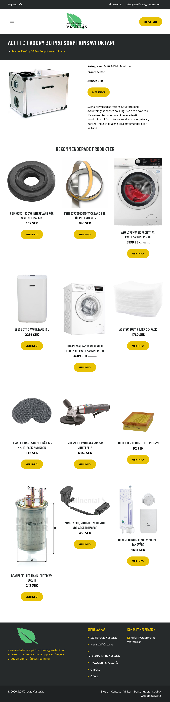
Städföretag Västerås (103, 637)
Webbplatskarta (151, 696)
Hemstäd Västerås (101, 644)
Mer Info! (98, 92)
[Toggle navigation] (12, 21)
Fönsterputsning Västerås (103, 655)
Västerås (117, 4)
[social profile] (20, 4)
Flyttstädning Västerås (104, 662)
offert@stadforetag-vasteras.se (143, 4)
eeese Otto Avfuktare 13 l (31, 329)
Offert (94, 676)
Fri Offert (150, 21)
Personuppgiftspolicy (147, 691)
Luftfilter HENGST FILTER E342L (138, 443)
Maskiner (126, 66)
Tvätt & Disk (111, 66)
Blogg (104, 691)
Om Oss (95, 669)
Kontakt (116, 691)
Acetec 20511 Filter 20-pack (138, 329)
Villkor (127, 691)
